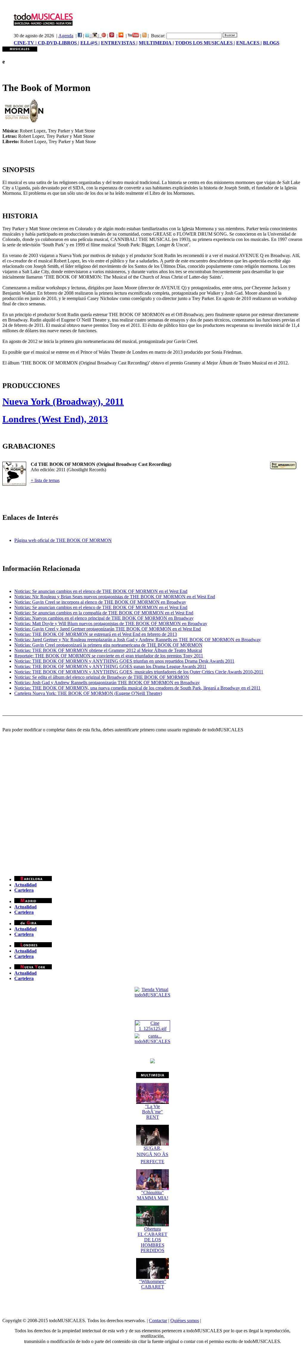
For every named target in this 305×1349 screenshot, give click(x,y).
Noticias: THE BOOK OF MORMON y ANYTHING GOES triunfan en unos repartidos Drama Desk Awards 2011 (124, 661)
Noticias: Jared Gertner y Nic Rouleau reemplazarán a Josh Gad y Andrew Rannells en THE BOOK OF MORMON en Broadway (137, 639)
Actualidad (25, 884)
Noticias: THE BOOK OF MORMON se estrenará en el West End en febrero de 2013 (95, 634)
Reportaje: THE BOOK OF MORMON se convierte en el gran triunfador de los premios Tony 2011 (108, 655)
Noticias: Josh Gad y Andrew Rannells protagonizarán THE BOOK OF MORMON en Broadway (107, 682)
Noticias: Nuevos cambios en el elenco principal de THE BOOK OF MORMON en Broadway (104, 618)
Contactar (158, 1320)
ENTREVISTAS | (119, 42)
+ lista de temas (45, 480)
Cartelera (24, 890)
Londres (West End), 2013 (55, 419)
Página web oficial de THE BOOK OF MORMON (63, 540)
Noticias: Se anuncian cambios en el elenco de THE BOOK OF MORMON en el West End (100, 591)
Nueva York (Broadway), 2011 (63, 401)
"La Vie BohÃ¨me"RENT (152, 1112)
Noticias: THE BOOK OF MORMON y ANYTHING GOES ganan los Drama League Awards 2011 (110, 666)
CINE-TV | (26, 42)
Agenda (65, 35)
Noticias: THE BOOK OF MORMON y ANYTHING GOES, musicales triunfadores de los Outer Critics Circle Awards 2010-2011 (138, 671)
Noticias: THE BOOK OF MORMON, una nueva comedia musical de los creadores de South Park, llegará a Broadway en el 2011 (137, 687)
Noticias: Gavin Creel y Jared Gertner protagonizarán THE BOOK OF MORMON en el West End (107, 628)
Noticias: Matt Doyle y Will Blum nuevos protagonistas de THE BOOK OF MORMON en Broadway (110, 623)
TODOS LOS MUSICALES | (205, 42)
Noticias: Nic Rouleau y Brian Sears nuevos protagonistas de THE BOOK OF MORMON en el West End (114, 596)
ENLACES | (249, 42)
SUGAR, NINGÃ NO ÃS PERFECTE (152, 1155)
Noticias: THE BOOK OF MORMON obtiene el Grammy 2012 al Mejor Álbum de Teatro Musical (108, 650)
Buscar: (158, 35)
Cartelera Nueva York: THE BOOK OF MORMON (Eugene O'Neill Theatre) (88, 693)
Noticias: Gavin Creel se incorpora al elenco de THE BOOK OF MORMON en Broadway (100, 602)
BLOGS (271, 42)
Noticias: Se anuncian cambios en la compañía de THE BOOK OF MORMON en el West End (103, 612)
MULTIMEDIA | (156, 42)
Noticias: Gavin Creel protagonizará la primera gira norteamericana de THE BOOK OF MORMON (108, 645)
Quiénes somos (184, 1320)
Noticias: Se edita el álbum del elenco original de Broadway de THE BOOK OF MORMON (101, 677)
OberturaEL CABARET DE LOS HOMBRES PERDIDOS (152, 1239)
